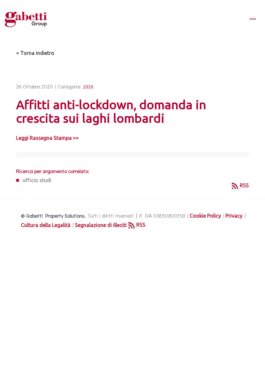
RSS (244, 185)
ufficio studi (37, 180)
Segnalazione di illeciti (101, 225)
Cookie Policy (205, 216)
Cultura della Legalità (45, 225)
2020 (88, 86)
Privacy (234, 216)
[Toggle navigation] (252, 19)
